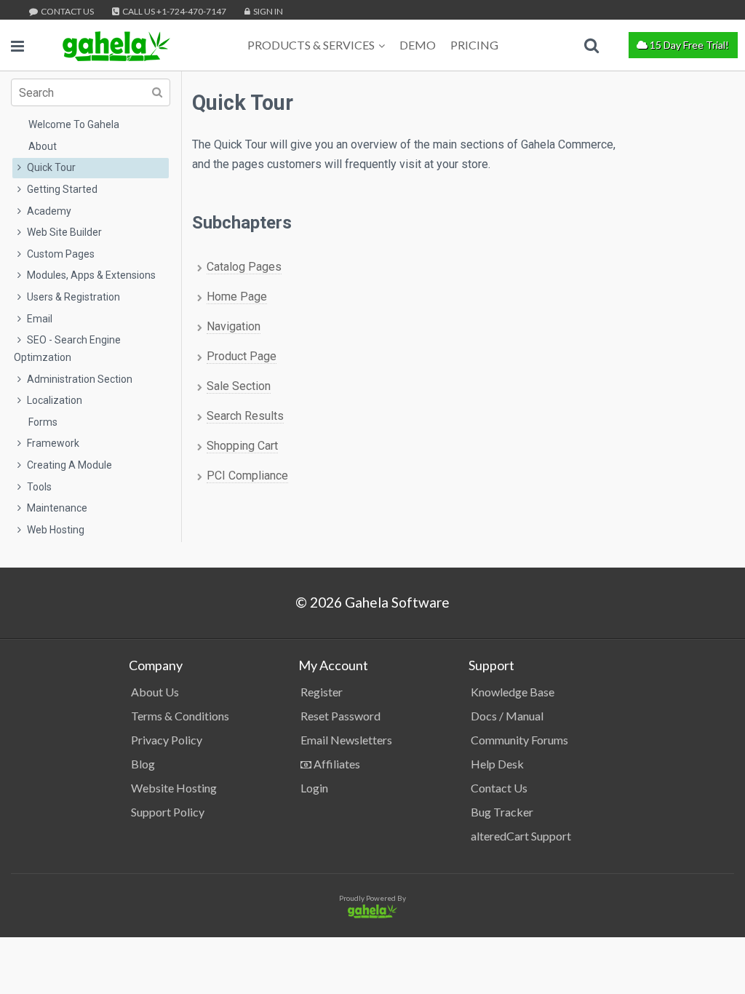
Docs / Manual (507, 716)
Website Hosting (174, 788)
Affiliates (335, 764)
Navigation (233, 326)
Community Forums (519, 740)
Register (321, 692)
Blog (143, 764)
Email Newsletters (346, 740)
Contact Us (66, 11)
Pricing (474, 45)
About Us (155, 692)
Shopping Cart (242, 446)
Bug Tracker (502, 812)
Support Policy (167, 812)
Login (314, 788)
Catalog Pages (244, 267)
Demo (417, 45)
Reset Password (340, 716)
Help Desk (497, 764)
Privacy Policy (166, 740)
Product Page (241, 356)
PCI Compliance (247, 475)
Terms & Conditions (180, 716)
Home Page (237, 296)
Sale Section (239, 386)
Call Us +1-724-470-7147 (173, 11)
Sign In (267, 11)
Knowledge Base (512, 692)
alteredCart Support (521, 836)
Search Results (245, 416)
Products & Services (311, 45)
